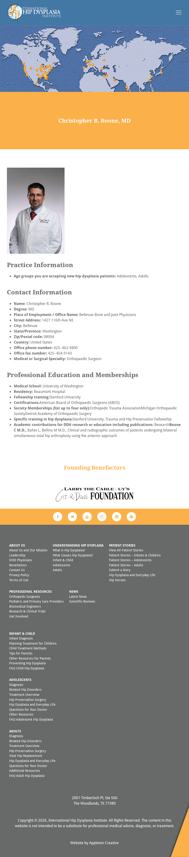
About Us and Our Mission (28, 550)
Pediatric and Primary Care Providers (36, 601)
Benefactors (18, 565)
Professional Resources (30, 591)
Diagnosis (16, 684)
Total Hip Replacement (25, 755)
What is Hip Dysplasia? (69, 550)
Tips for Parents (20, 653)
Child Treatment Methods (27, 648)
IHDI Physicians (20, 560)
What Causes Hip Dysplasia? (73, 555)
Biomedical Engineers (25, 606)
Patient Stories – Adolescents (130, 560)
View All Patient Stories (126, 550)
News (73, 591)
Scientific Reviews (82, 601)
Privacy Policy (19, 575)
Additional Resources (24, 770)
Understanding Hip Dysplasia (78, 545)
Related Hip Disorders (25, 689)
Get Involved (18, 616)
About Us (17, 545)
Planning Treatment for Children (32, 643)
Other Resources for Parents (30, 658)
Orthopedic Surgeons (24, 596)
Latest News (78, 596)
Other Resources (21, 714)
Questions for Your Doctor (28, 709)
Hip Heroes (117, 580)
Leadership (17, 555)
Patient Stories (122, 545)
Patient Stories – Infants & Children (135, 555)
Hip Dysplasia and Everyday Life (132, 575)
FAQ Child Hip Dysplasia (26, 668)
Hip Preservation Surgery (27, 699)
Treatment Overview (24, 694)
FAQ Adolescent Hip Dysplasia (31, 719)
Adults (57, 570)
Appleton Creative (104, 842)
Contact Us (17, 570)
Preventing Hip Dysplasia (27, 663)
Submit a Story (119, 570)
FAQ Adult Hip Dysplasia (26, 775)
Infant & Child (63, 560)
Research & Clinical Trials (27, 611)
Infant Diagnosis (21, 638)
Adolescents (61, 565)
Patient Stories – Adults (126, 565)
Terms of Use (19, 580)
